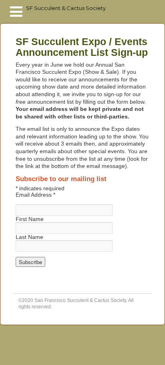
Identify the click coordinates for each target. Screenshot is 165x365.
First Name (30, 219)
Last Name (29, 237)
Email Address (35, 194)
